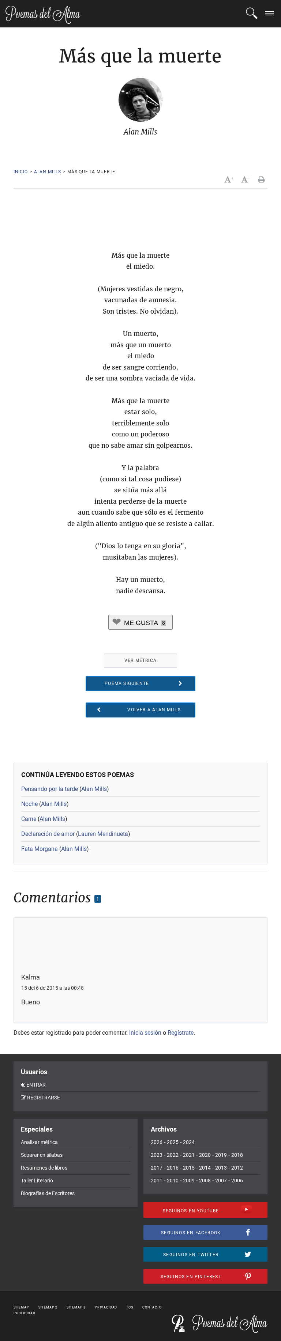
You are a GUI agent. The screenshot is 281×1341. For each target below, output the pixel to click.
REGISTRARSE (43, 1097)
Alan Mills (47, 171)
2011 (156, 1180)
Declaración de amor (48, 833)
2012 (237, 1167)
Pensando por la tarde (49, 788)
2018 (237, 1155)
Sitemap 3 (76, 1307)
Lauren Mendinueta (103, 833)
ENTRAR (36, 1084)
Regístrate (181, 1032)
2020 (205, 1155)
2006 (237, 1180)
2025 (173, 1142)
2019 (221, 1155)
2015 (189, 1167)
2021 (189, 1155)
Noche (29, 803)
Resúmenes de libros (44, 1167)
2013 (221, 1167)
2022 (173, 1155)
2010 (173, 1180)
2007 (221, 1180)
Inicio (21, 171)
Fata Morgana (39, 848)
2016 (173, 1167)
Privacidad (106, 1307)
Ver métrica (140, 660)
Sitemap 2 (47, 1307)
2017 (156, 1167)
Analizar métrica (39, 1142)
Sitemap (21, 1307)
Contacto (152, 1307)
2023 (156, 1155)
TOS (129, 1307)
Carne (28, 818)
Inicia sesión (145, 1032)
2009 (189, 1180)
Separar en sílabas (42, 1155)
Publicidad (24, 1313)
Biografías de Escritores (48, 1193)
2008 (205, 1180)
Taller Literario (37, 1180)
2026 (156, 1142)
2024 (189, 1142)
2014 (205, 1167)
